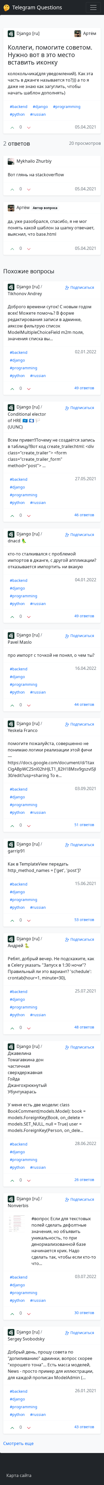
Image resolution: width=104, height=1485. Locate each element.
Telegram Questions (36, 7)
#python (17, 114)
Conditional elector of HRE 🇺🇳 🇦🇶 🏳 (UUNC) (27, 420)
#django (40, 106)
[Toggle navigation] (93, 7)
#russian (38, 114)
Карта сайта (18, 1475)
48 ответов (84, 1027)
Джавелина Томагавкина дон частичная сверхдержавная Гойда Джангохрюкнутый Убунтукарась (27, 1072)
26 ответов (84, 1179)
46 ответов (84, 514)
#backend (18, 106)
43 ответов (84, 1426)
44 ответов (84, 704)
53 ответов (84, 919)
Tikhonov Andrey (25, 294)
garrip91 (16, 851)
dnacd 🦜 (17, 541)
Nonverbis (18, 1205)
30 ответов (84, 1312)
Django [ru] (27, 33)
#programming (67, 106)
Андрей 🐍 (19, 945)
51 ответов (84, 824)
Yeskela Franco (23, 730)
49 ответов (84, 387)
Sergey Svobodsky (26, 1339)
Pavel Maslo (20, 642)
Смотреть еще (18, 1443)
